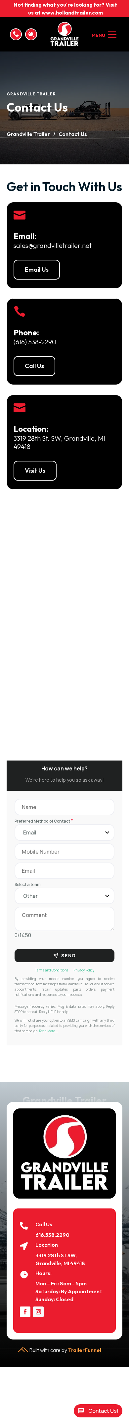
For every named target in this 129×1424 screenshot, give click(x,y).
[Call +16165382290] (16, 34)
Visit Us (35, 470)
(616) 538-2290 (35, 342)
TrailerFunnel (84, 1350)
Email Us (37, 269)
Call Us (34, 366)
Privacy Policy (83, 970)
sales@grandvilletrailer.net (53, 245)
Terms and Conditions (51, 970)
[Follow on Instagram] (38, 1311)
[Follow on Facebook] (25, 1311)
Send (68, 955)
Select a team (28, 884)
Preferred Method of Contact (44, 821)
